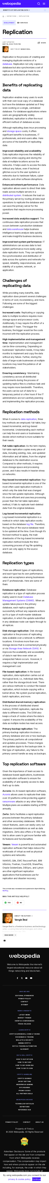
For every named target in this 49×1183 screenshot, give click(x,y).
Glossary (24, 1049)
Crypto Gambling (24, 1074)
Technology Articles (24, 1104)
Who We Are (24, 992)
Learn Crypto (25, 1030)
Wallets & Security (24, 1040)
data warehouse (15, 229)
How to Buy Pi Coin (24, 1068)
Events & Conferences (24, 1021)
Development (9, 23)
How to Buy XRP (24, 1062)
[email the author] (5, 941)
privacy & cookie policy (19, 1179)
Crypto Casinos (24, 1078)
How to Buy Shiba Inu (24, 1065)
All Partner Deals (24, 1094)
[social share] (17, 978)
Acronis (6, 794)
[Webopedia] (12, 3)
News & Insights (24, 1011)
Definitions (11, 16)
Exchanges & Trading (24, 1037)
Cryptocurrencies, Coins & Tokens (24, 1034)
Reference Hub (24, 1110)
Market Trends (24, 1018)
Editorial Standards (24, 996)
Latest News (24, 1015)
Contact (24, 1002)
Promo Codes (25, 1091)
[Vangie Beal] (6, 47)
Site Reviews (24, 1088)
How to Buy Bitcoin (24, 1059)
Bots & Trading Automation (24, 1046)
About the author (23, 916)
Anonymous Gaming (24, 1084)
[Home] (3, 16)
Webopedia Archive (24, 1100)
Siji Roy (5, 891)
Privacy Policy (24, 999)
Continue (36, 1179)
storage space (14, 131)
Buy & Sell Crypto (24, 1055)
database (7, 64)
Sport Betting (24, 1081)
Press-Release (24, 1024)
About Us (40, 1122)
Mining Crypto (24, 1043)
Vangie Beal (25, 49)
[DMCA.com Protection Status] (24, 1139)
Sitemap (24, 1005)
